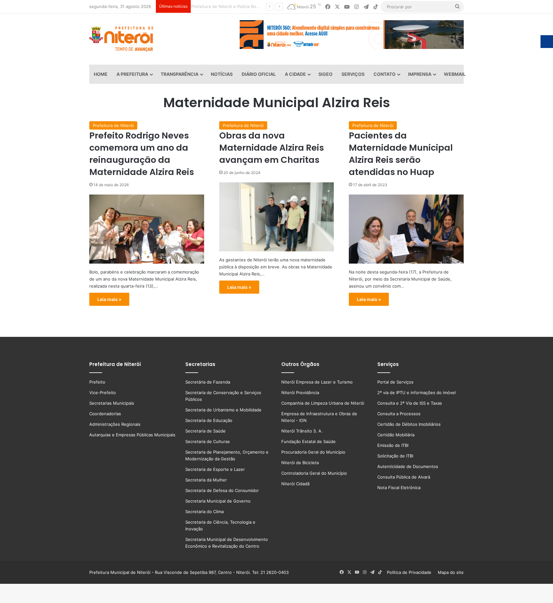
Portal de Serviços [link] (395, 382)
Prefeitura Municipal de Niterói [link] (119, 572)
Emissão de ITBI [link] (392, 445)
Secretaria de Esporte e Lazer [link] (215, 469)
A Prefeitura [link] (132, 74)
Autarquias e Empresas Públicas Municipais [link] (132, 434)
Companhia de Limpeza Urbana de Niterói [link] (322, 403)
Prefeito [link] (97, 382)
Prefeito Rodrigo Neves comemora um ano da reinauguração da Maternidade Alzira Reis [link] (141, 154)
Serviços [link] (353, 74)
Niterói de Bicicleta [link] (300, 462)
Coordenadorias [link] (105, 413)
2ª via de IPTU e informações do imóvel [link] (416, 392)
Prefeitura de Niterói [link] (113, 125)
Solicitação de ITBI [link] (395, 455)
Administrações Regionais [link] (114, 424)
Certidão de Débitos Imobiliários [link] (409, 424)
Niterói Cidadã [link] (295, 483)
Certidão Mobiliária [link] (395, 434)
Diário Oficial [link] (259, 74)
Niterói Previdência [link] (300, 392)
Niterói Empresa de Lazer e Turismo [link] (317, 382)
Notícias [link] (222, 74)
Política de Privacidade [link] (411, 572)
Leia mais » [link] (109, 299)
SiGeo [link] (325, 74)
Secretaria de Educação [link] (208, 420)
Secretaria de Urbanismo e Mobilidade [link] (223, 409)
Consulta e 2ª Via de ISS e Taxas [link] (409, 403)
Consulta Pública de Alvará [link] (403, 477)
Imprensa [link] (419, 74)
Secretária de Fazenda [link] (207, 382)
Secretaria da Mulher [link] (206, 479)
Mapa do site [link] (449, 572)
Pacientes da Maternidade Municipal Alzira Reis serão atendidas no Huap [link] (401, 154)
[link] (328, 6)
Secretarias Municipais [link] (111, 403)
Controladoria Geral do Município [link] (314, 473)
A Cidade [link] (295, 74)
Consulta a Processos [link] (399, 413)
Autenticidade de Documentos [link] (407, 466)
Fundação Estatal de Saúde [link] (308, 441)
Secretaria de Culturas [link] (207, 441)
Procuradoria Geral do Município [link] (313, 452)
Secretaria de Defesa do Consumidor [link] (222, 490)
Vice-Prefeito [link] (102, 392)
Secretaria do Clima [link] (204, 511)
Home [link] (101, 74)
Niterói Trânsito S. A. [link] (302, 430)
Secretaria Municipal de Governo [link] (218, 501)
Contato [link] (384, 74)
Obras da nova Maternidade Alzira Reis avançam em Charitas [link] (271, 148)
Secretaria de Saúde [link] (205, 430)
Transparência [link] (179, 74)
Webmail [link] (455, 74)
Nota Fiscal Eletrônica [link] (399, 487)
